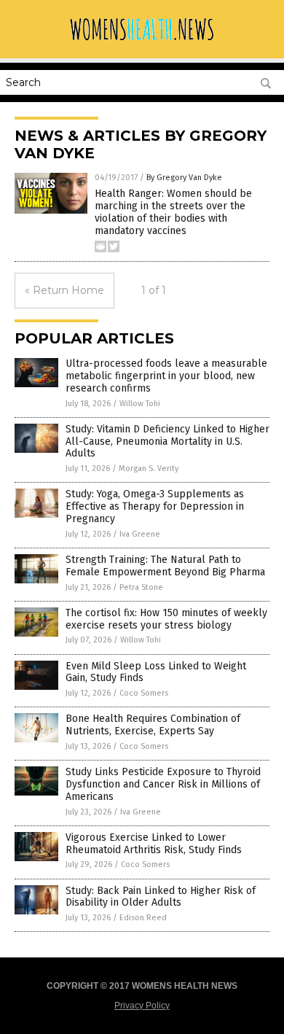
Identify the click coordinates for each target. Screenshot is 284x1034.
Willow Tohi (139, 403)
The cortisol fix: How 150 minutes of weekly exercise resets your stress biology (166, 619)
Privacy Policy (142, 1005)
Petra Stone (141, 587)
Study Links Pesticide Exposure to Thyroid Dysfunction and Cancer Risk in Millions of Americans (163, 784)
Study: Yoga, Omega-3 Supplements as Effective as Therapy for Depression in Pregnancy (155, 506)
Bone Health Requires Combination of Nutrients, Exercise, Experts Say (153, 724)
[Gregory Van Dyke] (142, 40)
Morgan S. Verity (148, 468)
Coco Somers (143, 693)
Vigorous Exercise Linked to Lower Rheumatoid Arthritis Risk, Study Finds (154, 843)
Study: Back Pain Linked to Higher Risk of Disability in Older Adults (161, 897)
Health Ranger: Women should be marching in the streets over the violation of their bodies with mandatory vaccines (173, 211)
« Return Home (64, 290)
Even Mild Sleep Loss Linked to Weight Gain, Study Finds (156, 672)
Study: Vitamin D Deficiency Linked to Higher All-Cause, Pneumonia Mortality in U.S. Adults (167, 441)
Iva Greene (139, 534)
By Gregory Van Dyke (184, 177)
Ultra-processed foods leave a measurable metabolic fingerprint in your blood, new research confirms (166, 375)
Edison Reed (143, 917)
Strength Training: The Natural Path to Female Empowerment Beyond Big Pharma (165, 565)
